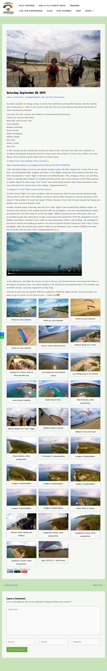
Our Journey (64, 11)
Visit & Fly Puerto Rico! (52, 5)
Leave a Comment (15, 97)
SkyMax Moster (63, 223)
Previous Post (10, 585)
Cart (78, 11)
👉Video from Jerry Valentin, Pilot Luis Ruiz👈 (28, 161)
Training (74, 5)
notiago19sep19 (33, 97)
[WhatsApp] (2, 337)
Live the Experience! (31, 11)
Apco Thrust (93, 223)
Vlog (49, 11)
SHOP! (88, 11)
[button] (92, 10)
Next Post (99, 585)
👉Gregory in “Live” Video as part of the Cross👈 (29, 189)
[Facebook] (2, 334)
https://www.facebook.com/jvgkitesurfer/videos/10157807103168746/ (38, 165)
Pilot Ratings (26, 5)
